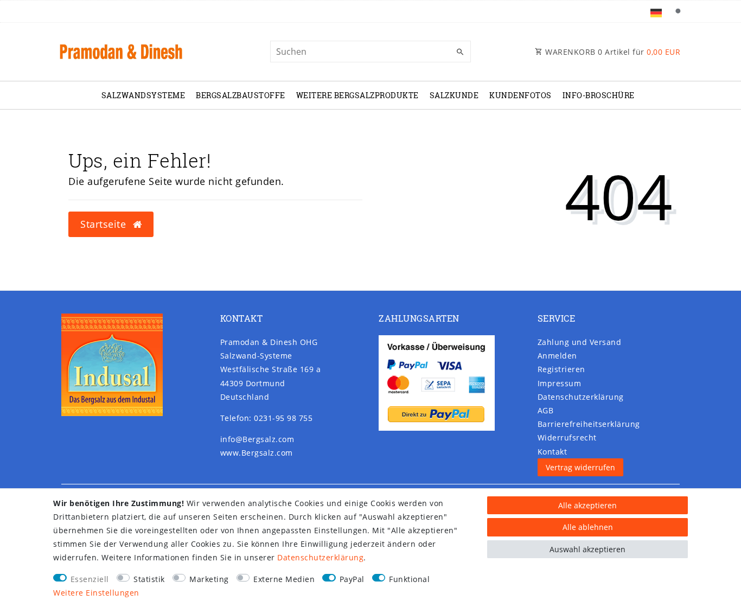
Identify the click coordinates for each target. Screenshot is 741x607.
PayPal (352, 579)
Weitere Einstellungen (96, 592)
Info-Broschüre (599, 95)
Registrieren (561, 369)
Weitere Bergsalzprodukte (357, 95)
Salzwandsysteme (143, 95)
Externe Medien (284, 579)
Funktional (409, 579)
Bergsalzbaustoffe (240, 95)
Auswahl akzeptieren (587, 549)
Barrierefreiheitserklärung (589, 424)
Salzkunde (454, 95)
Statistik (149, 579)
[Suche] (677, 11)
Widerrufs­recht (567, 437)
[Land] (656, 11)
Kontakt (552, 451)
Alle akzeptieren (587, 505)
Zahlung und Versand (580, 342)
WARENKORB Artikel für (612, 52)
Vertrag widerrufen (580, 467)
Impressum (560, 383)
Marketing (209, 579)
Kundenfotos (520, 95)
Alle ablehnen (588, 527)
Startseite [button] (104, 224)
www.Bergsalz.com (256, 453)
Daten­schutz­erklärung (581, 397)
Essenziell (90, 579)
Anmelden (557, 355)
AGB (546, 410)
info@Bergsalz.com (257, 439)
